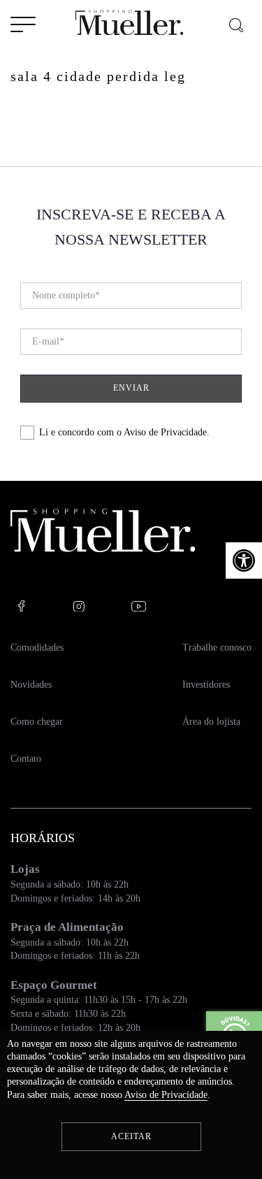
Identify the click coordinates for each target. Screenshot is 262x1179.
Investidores (206, 684)
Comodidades (37, 647)
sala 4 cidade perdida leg (98, 76)
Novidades (31, 684)
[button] (244, 560)
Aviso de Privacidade (165, 432)
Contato (25, 758)
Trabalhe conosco (217, 647)
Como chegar (36, 721)
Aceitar (131, 1136)
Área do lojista (211, 721)
